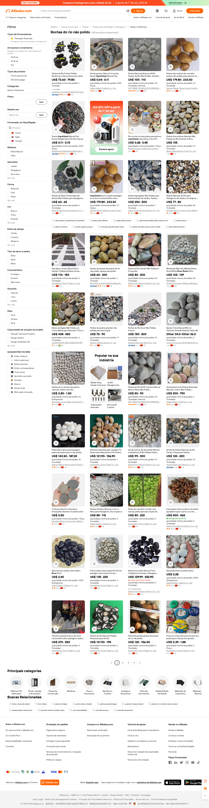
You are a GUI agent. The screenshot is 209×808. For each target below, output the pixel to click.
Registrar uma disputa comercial (142, 741)
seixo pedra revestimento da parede (69, 221)
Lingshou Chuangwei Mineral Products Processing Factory (68, 92)
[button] (128, 11)
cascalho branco (102, 710)
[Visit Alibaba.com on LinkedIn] (175, 762)
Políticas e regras (53, 760)
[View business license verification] (130, 803)
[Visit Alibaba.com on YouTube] (192, 762)
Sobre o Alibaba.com (15, 724)
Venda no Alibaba (175, 730)
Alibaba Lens (21, 782)
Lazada (105, 795)
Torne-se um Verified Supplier (181, 746)
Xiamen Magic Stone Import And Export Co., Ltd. (182, 88)
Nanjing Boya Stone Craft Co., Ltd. (181, 151)
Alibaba (54, 27)
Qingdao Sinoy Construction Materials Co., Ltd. (182, 210)
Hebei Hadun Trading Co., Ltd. (103, 88)
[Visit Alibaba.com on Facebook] (170, 762)
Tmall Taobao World (90, 795)
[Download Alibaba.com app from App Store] (172, 782)
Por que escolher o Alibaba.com (20, 730)
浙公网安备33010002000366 (151, 804)
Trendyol (135, 795)
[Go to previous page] (111, 662)
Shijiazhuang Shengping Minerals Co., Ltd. (68, 151)
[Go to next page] (139, 662)
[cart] (166, 11)
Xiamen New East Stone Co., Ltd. (142, 343)
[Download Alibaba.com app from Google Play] (193, 782)
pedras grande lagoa (108, 704)
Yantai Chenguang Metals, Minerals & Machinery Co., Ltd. (182, 283)
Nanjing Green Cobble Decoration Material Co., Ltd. (144, 148)
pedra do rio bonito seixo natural (165, 704)
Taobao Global (116, 795)
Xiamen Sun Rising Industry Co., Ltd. (144, 283)
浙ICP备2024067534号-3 (177, 804)
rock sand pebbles (80, 710)
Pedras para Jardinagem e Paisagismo (109, 27)
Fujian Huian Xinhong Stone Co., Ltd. (144, 210)
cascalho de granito (125, 710)
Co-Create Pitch (13, 735)
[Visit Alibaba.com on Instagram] (187, 762)
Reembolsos (133, 746)
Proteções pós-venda (56, 746)
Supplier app (92, 782)
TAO (127, 795)
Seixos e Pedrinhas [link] (138, 27)
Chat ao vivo (133, 735)
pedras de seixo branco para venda (146, 227)
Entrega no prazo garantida (58, 741)
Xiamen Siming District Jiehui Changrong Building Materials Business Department (106, 210)
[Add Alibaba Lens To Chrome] (49, 782)
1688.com (75, 795)
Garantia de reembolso (56, 735)
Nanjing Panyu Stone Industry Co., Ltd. (68, 210)
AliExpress (64, 795)
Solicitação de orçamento (98, 735)
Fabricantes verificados (97, 730)
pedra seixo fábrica (100, 221)
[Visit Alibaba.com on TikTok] (198, 762)
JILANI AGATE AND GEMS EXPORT (67, 343)
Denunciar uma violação (138, 760)
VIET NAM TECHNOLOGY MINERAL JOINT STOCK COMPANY (144, 88)
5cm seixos (42, 704)
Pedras (85, 27)
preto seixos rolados (84, 704)
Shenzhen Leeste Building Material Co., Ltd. (106, 283)
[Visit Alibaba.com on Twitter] (181, 762)
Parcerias (172, 752)
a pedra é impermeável (134, 704)
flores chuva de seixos (21, 704)
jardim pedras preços (84, 227)
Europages (146, 795)
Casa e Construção (69, 27)
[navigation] (27, 345)
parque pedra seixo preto (22, 710)
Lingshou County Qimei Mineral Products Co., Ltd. (182, 343)
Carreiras (10, 746)
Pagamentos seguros (55, 730)
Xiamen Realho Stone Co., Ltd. (103, 343)
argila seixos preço (123, 221)
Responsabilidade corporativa (19, 741)
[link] (205, 781)
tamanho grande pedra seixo (112, 227)
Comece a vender (176, 735)
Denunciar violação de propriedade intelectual (143, 753)
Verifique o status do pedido (180, 741)
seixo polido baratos (176, 227)
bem (41, 102)
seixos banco (181, 221)
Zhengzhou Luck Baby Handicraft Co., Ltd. (68, 402)
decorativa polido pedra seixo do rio (153, 221)
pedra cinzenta (61, 227)
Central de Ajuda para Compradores (143, 730)
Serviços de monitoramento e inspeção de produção (63, 753)
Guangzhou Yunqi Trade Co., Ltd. (66, 283)
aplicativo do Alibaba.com (149, 782)
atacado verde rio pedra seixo (52, 710)
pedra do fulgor (61, 704)
